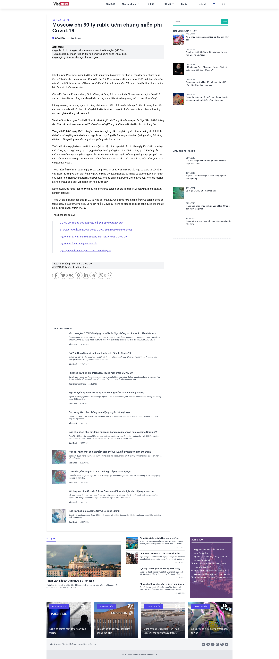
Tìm (225, 21)
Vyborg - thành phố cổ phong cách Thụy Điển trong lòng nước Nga (160, 569)
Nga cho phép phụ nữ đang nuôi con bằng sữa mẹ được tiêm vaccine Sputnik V (113, 432)
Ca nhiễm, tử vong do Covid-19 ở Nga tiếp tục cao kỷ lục (100, 471)
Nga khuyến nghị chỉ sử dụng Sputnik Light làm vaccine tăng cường (106, 392)
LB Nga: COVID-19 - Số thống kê (201, 191)
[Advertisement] (108, 301)
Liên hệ (202, 4)
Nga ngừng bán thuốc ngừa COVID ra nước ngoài (85, 250)
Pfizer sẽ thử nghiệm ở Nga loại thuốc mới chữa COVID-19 (101, 373)
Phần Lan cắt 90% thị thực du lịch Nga (70, 580)
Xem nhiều (197, 540)
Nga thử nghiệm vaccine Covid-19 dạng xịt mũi (94, 511)
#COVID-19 (58, 267)
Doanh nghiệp (59, 606)
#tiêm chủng (82, 267)
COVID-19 (110, 4)
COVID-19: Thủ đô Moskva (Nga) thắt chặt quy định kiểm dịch (91, 223)
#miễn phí (70, 267)
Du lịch (50, 538)
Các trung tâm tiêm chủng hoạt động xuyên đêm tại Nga (99, 412)
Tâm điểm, (81, 384)
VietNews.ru (152, 654)
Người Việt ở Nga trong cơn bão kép (78, 243)
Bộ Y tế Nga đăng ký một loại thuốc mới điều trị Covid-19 (100, 353)
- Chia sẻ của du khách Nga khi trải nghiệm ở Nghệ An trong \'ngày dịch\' (89, 54)
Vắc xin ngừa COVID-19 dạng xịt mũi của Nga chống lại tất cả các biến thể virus (112, 333)
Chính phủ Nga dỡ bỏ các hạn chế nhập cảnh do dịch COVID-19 (160, 553)
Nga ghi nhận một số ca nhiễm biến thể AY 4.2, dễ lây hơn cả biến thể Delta (110, 452)
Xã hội (66, 20)
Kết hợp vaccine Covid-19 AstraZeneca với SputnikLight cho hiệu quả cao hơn (112, 491)
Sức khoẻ (56, 20)
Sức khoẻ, (73, 344)
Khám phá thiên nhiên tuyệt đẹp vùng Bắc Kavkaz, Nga (161, 584)
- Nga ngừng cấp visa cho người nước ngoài (75, 57)
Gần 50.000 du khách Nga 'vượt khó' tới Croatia (159, 538)
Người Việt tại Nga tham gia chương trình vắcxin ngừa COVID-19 (93, 236)
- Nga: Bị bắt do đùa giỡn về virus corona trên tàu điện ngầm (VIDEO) (88, 50)
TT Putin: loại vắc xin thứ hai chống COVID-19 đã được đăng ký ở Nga (96, 229)
